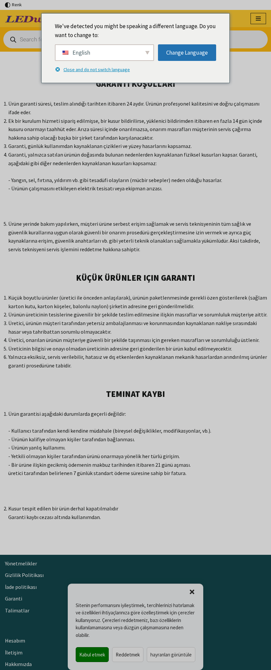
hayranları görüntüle (171, 654)
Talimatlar (17, 610)
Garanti (13, 598)
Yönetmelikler (21, 563)
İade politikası (21, 587)
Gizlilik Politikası (24, 575)
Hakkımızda (18, 664)
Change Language (187, 52)
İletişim (13, 652)
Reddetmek (128, 654)
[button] (192, 592)
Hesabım (15, 640)
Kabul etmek (92, 654)
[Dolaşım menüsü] (258, 18)
